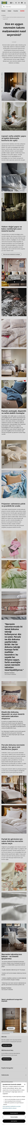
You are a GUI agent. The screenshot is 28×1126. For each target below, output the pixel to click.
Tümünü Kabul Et (14, 1113)
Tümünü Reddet (14, 1117)
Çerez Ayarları (14, 1121)
